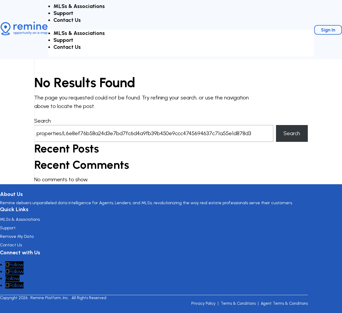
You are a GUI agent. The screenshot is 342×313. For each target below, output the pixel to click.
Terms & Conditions (238, 303)
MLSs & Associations (79, 6)
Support (63, 13)
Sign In (328, 30)
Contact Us (67, 20)
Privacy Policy (203, 303)
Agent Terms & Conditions (284, 303)
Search (42, 121)
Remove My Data (17, 236)
